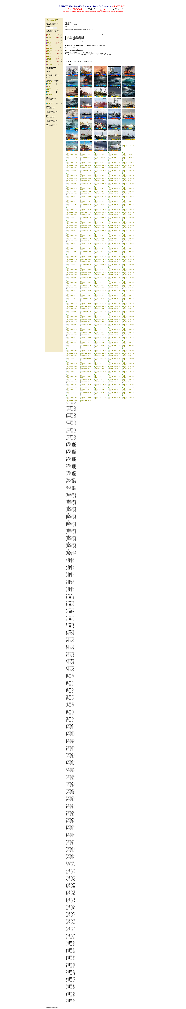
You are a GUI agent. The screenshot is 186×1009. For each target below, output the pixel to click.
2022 (48, 20)
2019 (67, 50)
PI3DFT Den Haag (53, 20)
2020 (67, 49)
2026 (48, 19)
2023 (56, 19)
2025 (50, 19)
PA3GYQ (49, 45)
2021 (67, 47)
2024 (67, 38)
